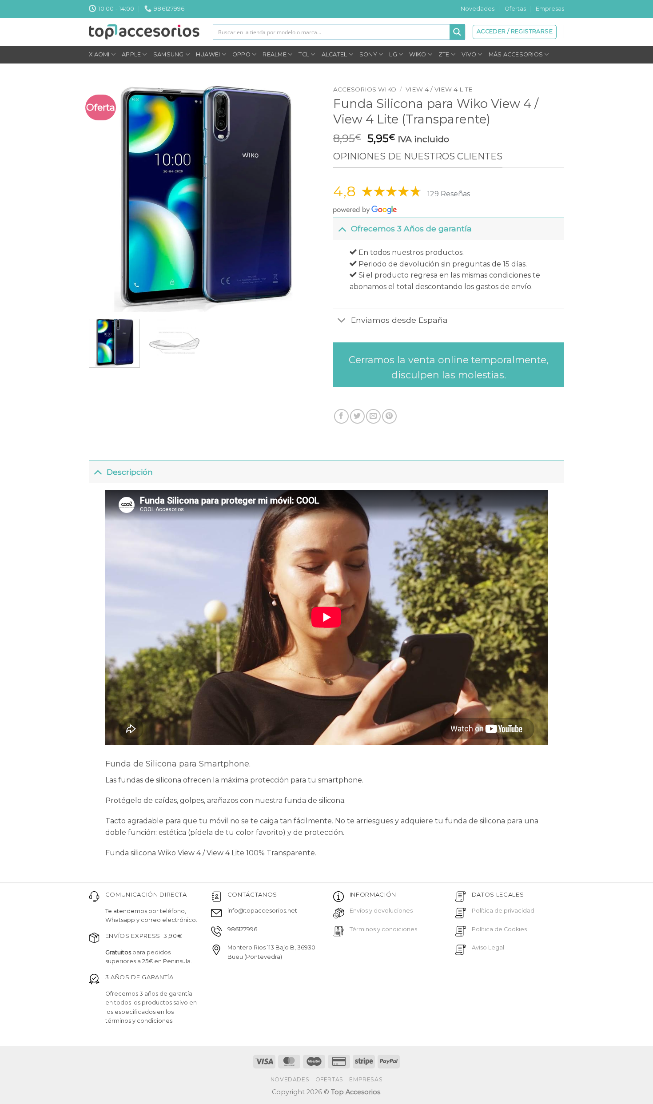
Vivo (469, 54)
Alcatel (334, 54)
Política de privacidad (503, 910)
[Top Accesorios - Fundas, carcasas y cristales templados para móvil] (144, 31)
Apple (131, 54)
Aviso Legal (488, 947)
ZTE (444, 54)
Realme (275, 54)
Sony (368, 54)
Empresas (550, 8)
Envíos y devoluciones (381, 910)
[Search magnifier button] (457, 32)
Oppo (241, 54)
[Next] (304, 197)
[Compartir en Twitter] (357, 416)
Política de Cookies (499, 929)
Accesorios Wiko (364, 89)
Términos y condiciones (383, 929)
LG (393, 54)
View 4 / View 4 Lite (439, 89)
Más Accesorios (516, 54)
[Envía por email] (373, 416)
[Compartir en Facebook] (341, 416)
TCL (304, 54)
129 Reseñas (448, 194)
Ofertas (515, 8)
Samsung (168, 54)
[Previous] (105, 197)
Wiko (417, 54)
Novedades (477, 8)
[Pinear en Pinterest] (389, 416)
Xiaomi (99, 54)
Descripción (130, 472)
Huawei (208, 54)
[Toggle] (341, 228)
